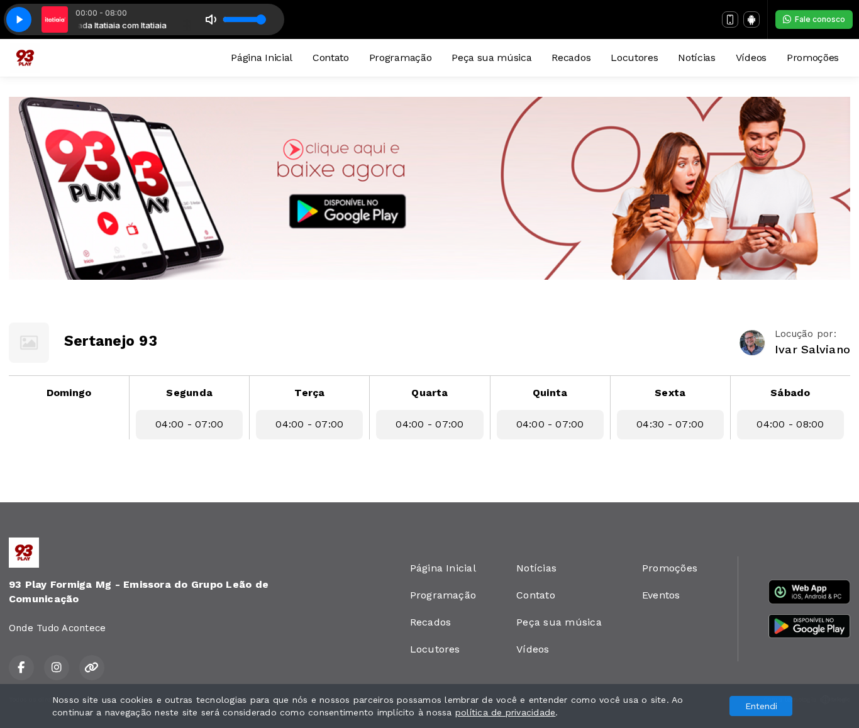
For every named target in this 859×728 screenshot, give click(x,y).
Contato (331, 57)
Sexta (670, 393)
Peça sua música (491, 57)
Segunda (189, 393)
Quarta (429, 393)
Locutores (634, 57)
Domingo (69, 393)
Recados (570, 57)
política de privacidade (505, 712)
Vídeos (751, 57)
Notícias (696, 57)
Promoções (813, 57)
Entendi (761, 706)
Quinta (550, 393)
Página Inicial (261, 57)
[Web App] (730, 19)
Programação (400, 57)
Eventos (661, 595)
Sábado (790, 393)
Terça (309, 393)
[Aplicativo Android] (751, 19)
